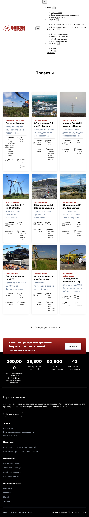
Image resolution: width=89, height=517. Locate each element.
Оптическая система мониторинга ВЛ (19, 447)
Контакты (30, 512)
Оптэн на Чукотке (15, 123)
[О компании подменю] (58, 29)
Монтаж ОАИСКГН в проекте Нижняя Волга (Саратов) (72, 126)
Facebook (7, 493)
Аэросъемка (8, 428)
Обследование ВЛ (40, 120)
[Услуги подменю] (54, 8)
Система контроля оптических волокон (20, 451)
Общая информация (11, 463)
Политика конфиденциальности (14, 512)
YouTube (6, 501)
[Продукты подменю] (57, 19)
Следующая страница (48, 327)
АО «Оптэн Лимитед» (12, 468)
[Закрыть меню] (44, 2)
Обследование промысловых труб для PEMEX (73, 281)
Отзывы (73, 346)
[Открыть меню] (37, 28)
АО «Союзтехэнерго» (12, 472)
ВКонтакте (7, 488)
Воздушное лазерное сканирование (18, 432)
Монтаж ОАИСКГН (69, 120)
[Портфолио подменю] (58, 43)
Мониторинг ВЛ (10, 435)
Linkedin (6, 497)
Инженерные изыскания (15, 120)
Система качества (11, 476)
